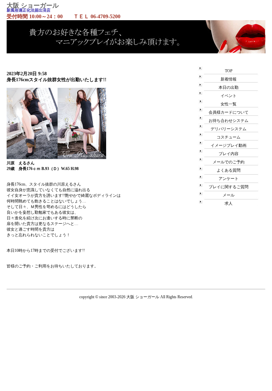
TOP (229, 71)
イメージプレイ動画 (228, 145)
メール (229, 195)
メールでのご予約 (228, 162)
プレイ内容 (228, 153)
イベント (229, 95)
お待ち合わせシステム (228, 120)
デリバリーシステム (228, 129)
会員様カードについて (228, 112)
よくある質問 (228, 170)
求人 (229, 203)
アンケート (228, 178)
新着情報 (229, 79)
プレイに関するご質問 (228, 187)
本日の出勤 (228, 87)
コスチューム (228, 137)
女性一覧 (229, 104)
